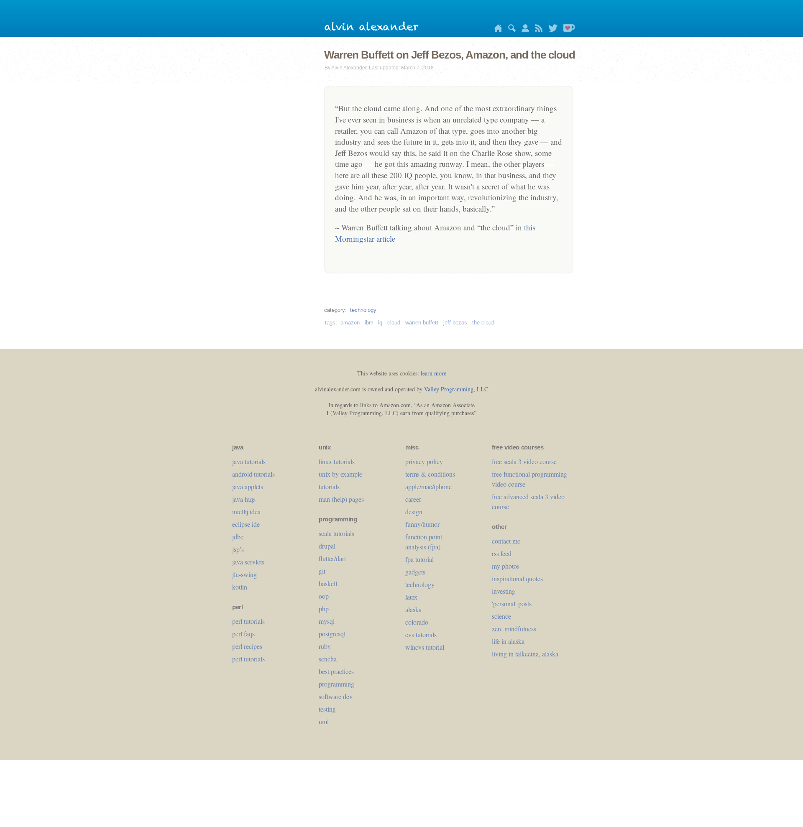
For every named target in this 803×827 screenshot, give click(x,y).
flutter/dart (332, 558)
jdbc (237, 536)
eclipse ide (246, 524)
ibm (369, 322)
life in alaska (508, 641)
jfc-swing (244, 574)
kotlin (239, 586)
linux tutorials (337, 461)
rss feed (501, 553)
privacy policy (424, 461)
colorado (416, 622)
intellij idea (246, 511)
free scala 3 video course (524, 461)
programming (336, 683)
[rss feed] (536, 29)
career (413, 499)
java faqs (244, 499)
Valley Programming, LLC (456, 389)
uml (324, 721)
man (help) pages (341, 499)
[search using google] (510, 29)
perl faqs (243, 633)
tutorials (329, 486)
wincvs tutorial (424, 647)
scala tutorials (336, 533)
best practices (336, 671)
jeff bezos (455, 322)
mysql (327, 621)
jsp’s (238, 549)
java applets (247, 486)
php (324, 608)
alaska (413, 609)
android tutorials (253, 474)
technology (363, 310)
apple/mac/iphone (428, 486)
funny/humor (422, 524)
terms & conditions (430, 474)
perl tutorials (248, 621)
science (501, 616)
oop (324, 596)
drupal (327, 545)
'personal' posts (512, 603)
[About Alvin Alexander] (523, 29)
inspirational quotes (517, 578)
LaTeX (411, 596)
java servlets (248, 561)
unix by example (340, 474)
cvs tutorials (421, 634)
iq (380, 322)
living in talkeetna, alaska (525, 653)
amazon (350, 322)
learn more (433, 373)
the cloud (483, 322)
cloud (393, 322)
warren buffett (421, 322)
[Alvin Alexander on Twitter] (550, 29)
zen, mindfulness (514, 628)
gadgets (415, 571)
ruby (325, 646)
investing (503, 591)
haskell (328, 583)
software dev (336, 696)
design (413, 511)
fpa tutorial (419, 559)
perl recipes (247, 646)
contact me (506, 540)
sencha (328, 658)
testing (327, 708)
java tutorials (249, 461)
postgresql (332, 633)
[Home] (496, 29)
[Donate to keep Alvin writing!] (567, 29)
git (322, 571)
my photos (505, 566)
